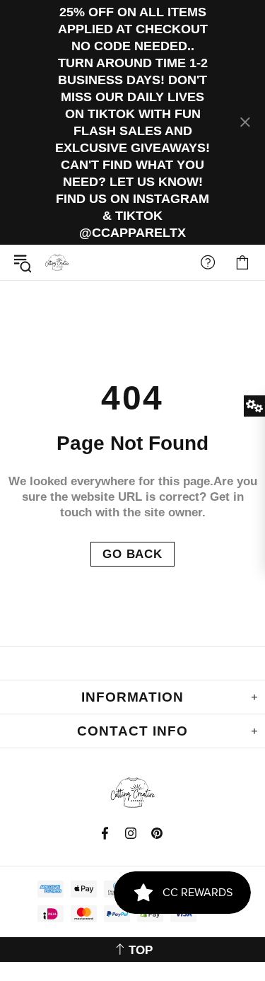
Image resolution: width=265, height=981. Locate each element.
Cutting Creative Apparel (57, 262)
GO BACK (132, 554)
